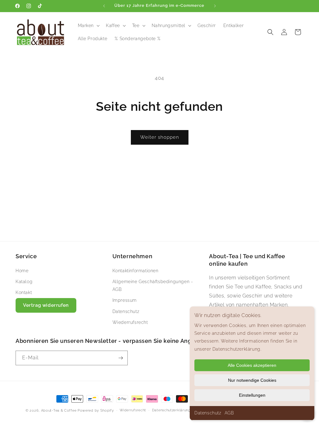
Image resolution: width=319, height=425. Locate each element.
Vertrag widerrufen (46, 305)
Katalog (24, 281)
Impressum (124, 300)
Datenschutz (207, 412)
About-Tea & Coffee (59, 411)
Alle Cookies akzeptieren (252, 365)
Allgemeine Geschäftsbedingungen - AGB (152, 285)
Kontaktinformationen (135, 270)
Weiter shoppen (159, 137)
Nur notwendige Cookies (252, 380)
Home (22, 270)
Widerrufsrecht (133, 410)
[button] (88, 25)
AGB (229, 412)
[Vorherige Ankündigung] (104, 6)
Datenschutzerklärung (171, 410)
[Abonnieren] (120, 358)
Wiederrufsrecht (130, 322)
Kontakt (24, 292)
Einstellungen (252, 395)
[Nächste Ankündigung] (215, 6)
